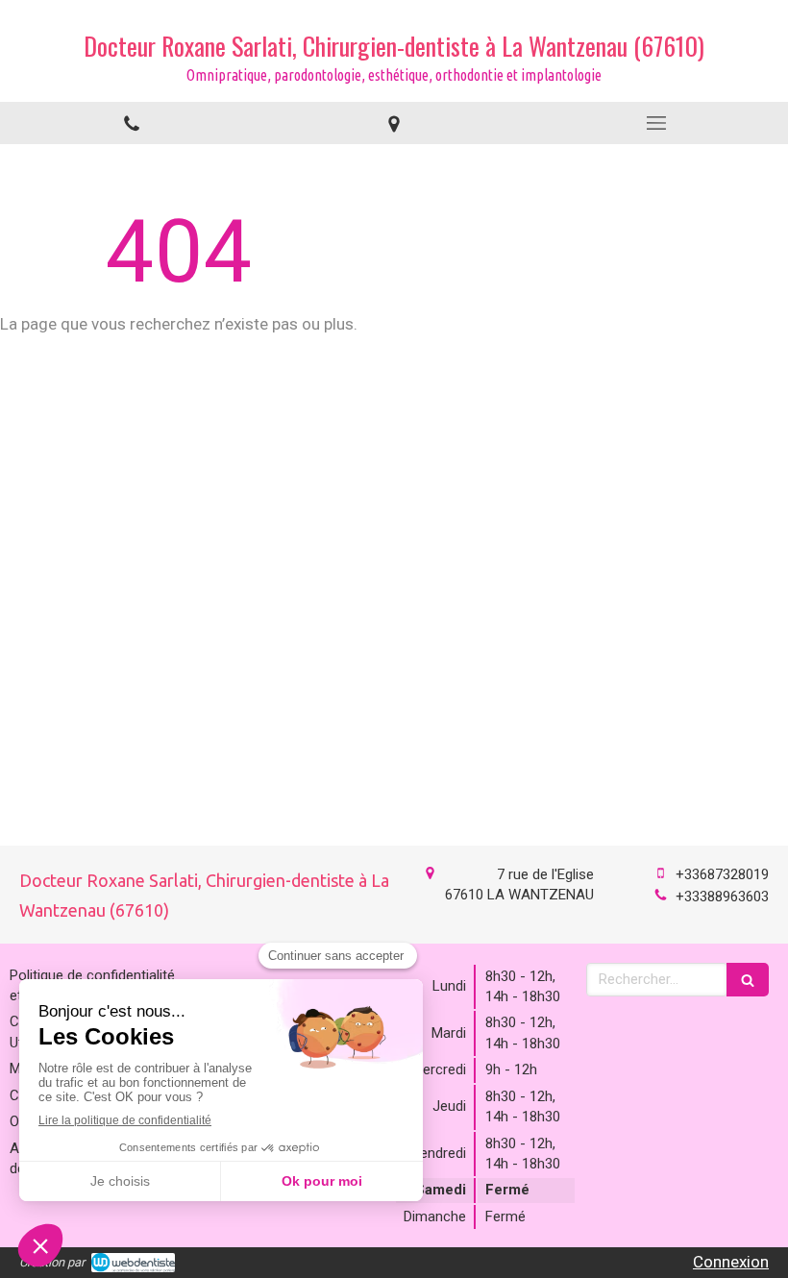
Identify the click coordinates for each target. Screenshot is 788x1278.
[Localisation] (393, 123)
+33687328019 (722, 874)
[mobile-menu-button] (657, 123)
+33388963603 (722, 896)
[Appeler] (131, 123)
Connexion (731, 1261)
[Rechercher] (747, 979)
